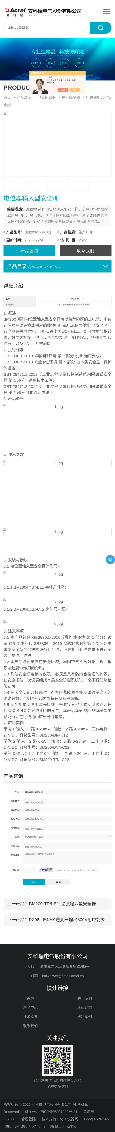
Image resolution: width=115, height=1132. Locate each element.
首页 (7, 97)
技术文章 (30, 1017)
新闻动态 (84, 1008)
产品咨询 (29, 250)
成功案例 (84, 1017)
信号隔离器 (71, 97)
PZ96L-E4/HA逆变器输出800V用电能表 (67, 919)
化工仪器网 (69, 1119)
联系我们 (85, 250)
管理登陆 (28, 1119)
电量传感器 (46, 97)
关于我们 (84, 998)
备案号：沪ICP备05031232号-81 (51, 1112)
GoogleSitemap (96, 1119)
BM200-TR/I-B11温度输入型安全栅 (62, 903)
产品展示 (24, 97)
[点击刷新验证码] (46, 870)
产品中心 (30, 1008)
